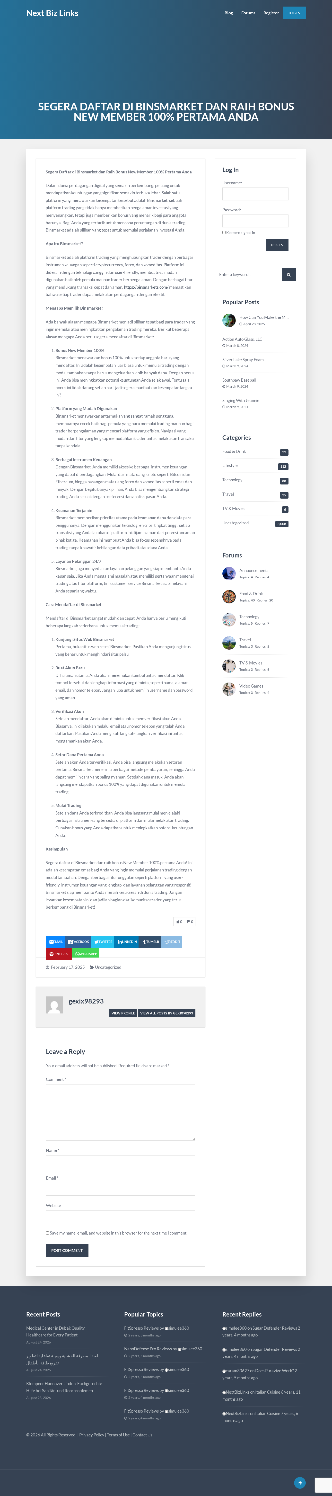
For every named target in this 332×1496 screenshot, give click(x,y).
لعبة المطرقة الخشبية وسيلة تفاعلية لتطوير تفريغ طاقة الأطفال (62, 1359)
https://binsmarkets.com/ (146, 287)
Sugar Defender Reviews (275, 1328)
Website (53, 1205)
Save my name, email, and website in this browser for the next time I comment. (118, 1233)
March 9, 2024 (237, 366)
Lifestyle (230, 465)
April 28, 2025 (254, 324)
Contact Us (142, 1434)
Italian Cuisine (267, 1392)
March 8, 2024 (237, 346)
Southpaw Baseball (239, 380)
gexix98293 (86, 1001)
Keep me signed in (240, 232)
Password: (231, 209)
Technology (232, 479)
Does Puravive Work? (274, 1370)
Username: (232, 182)
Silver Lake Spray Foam (243, 359)
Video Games (251, 686)
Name (52, 1150)
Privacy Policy (91, 1434)
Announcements (253, 570)
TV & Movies (233, 508)
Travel (228, 494)
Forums (248, 12)
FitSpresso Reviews (141, 1328)
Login (294, 12)
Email (52, 1178)
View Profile (123, 1013)
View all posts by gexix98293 (166, 1013)
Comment (56, 1079)
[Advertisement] (166, 62)
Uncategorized (108, 967)
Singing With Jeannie (240, 400)
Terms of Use (118, 1434)
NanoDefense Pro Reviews (148, 1348)
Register (271, 12)
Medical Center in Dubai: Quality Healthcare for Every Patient (55, 1332)
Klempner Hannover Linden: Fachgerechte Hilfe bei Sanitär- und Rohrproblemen (64, 1387)
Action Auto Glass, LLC (242, 339)
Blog (229, 12)
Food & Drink (234, 451)
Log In (277, 244)
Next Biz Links (52, 13)
